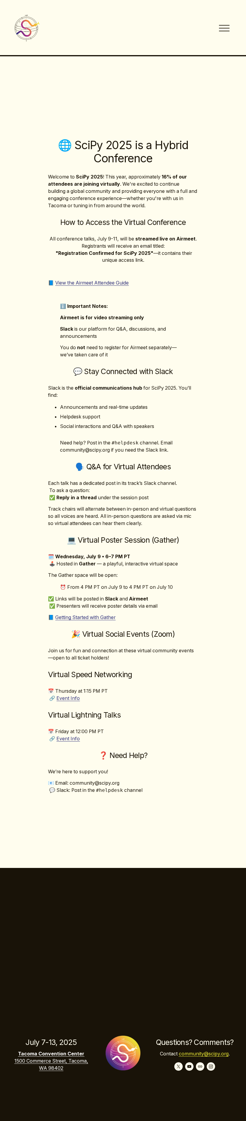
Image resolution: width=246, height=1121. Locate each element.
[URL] (200, 1066)
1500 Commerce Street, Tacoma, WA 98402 (51, 1064)
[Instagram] (211, 1066)
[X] (178, 1066)
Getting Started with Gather (85, 617)
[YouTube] (189, 1066)
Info (74, 698)
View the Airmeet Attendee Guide (92, 283)
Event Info (68, 739)
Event (62, 698)
